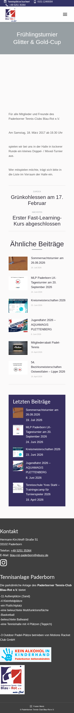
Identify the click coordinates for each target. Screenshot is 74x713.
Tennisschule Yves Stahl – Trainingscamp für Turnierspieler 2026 (43, 489)
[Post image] (18, 263)
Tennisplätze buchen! (19, 1)
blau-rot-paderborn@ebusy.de (29, 555)
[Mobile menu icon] (65, 14)
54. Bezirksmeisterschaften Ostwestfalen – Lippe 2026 (48, 367)
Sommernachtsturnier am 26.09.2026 (47, 260)
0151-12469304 (45, 1)
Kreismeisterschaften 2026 (48, 300)
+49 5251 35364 (17, 5)
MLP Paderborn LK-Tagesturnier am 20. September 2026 (43, 282)
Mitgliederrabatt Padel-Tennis (45, 345)
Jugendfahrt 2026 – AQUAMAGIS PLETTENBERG (43, 324)
